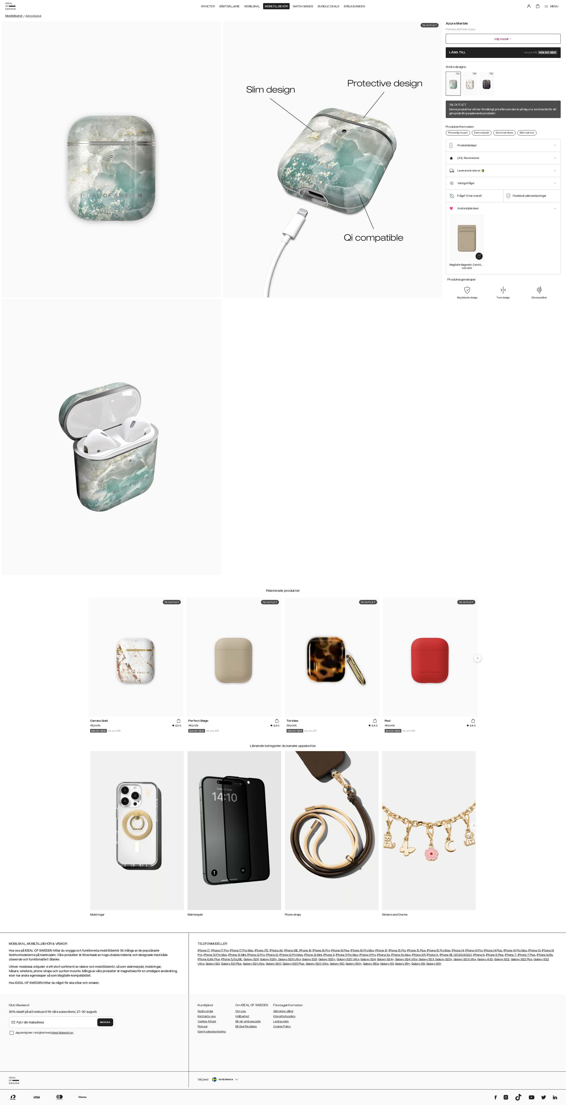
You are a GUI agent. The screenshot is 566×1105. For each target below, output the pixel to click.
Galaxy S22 (501, 959)
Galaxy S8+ (433, 963)
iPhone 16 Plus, (340, 950)
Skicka (105, 1022)
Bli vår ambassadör (248, 1021)
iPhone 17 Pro (219, 950)
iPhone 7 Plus (526, 954)
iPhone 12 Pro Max (291, 954)
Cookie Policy (282, 1026)
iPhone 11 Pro (367, 954)
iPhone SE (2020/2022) (456, 954)
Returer (203, 1026)
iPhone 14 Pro (473, 950)
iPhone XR (418, 954)
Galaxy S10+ (353, 963)
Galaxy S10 (337, 963)
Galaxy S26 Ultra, (289, 959)
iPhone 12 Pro (256, 954)
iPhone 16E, (291, 950)
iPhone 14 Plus (493, 950)
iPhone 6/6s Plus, (209, 959)
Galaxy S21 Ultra (253, 963)
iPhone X (432, 954)
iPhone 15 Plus (416, 950)
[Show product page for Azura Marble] (453, 83)
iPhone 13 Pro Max (215, 954)
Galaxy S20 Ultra (317, 963)
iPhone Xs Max (401, 954)
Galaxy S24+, (385, 959)
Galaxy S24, (368, 959)
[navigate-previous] (477, 658)
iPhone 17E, (262, 950)
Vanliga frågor (207, 1021)
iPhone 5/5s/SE (231, 959)
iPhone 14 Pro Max (515, 950)
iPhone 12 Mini (313, 954)
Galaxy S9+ (402, 963)
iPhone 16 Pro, (321, 950)
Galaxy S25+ (327, 959)
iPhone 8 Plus (495, 954)
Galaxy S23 (426, 959)
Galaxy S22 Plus (522, 959)
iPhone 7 (510, 954)
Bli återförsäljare (246, 1026)
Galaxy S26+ (268, 959)
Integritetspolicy (284, 1016)
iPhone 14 (458, 950)
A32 (490, 959)
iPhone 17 (204, 950)
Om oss (240, 1011)
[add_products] (479, 256)
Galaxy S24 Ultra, (406, 959)
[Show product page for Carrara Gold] (470, 84)
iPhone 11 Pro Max (347, 954)
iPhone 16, (305, 950)
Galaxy (482, 959)
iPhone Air (276, 950)
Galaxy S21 (213, 963)
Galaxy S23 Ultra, (465, 959)
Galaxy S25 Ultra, (348, 959)
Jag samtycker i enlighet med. (44, 1032)
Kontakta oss (207, 1016)
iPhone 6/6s (545, 954)
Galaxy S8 (418, 963)
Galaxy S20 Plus (293, 963)
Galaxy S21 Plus (231, 963)
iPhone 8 (478, 954)
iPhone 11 (329, 954)
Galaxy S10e (371, 963)
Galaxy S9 (387, 963)
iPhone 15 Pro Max (438, 950)
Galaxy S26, (251, 959)
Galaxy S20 (273, 963)
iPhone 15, (381, 950)
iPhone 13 (534, 950)
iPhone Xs (383, 954)
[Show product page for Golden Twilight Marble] (486, 84)
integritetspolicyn (62, 1032)
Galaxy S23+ (443, 959)
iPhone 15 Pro (397, 950)
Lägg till (502, 52)
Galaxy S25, (310, 959)
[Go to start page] (10, 6)
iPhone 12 (272, 954)
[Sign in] (528, 6)
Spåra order (205, 1011)
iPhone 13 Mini (237, 954)
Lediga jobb (281, 1021)
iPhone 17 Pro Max (241, 950)
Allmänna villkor (283, 1011)
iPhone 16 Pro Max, (363, 950)
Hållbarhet (242, 1016)
